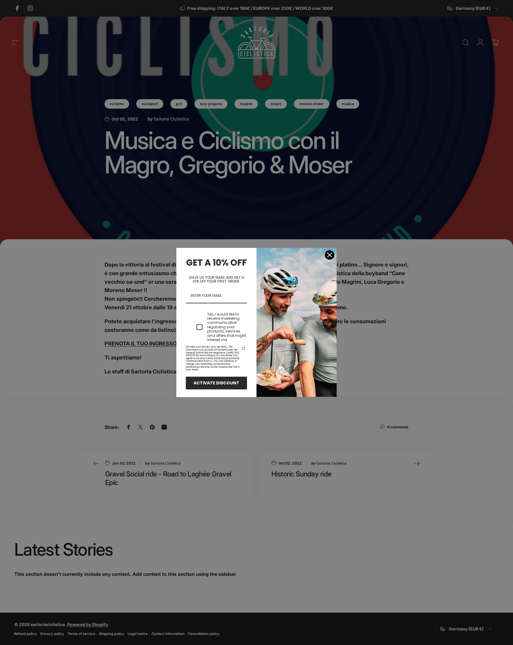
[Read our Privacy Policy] (243, 348)
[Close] (329, 255)
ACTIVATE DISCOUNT (216, 383)
